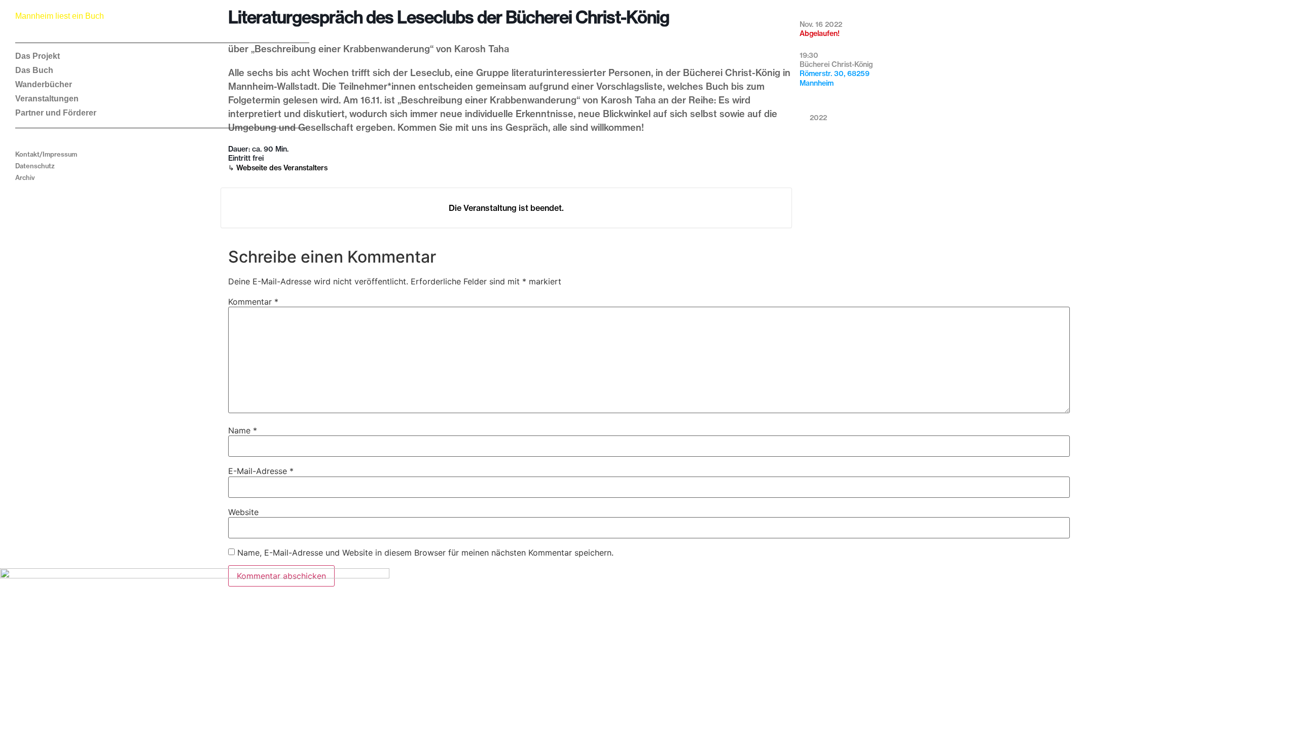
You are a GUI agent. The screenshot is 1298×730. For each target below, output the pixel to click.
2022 (818, 117)
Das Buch (34, 70)
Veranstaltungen (47, 98)
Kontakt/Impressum (46, 154)
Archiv (25, 177)
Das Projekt (37, 56)
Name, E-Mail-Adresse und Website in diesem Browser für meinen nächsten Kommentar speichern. (425, 553)
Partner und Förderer (55, 112)
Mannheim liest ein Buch (59, 16)
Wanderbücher (43, 84)
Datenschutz (35, 166)
